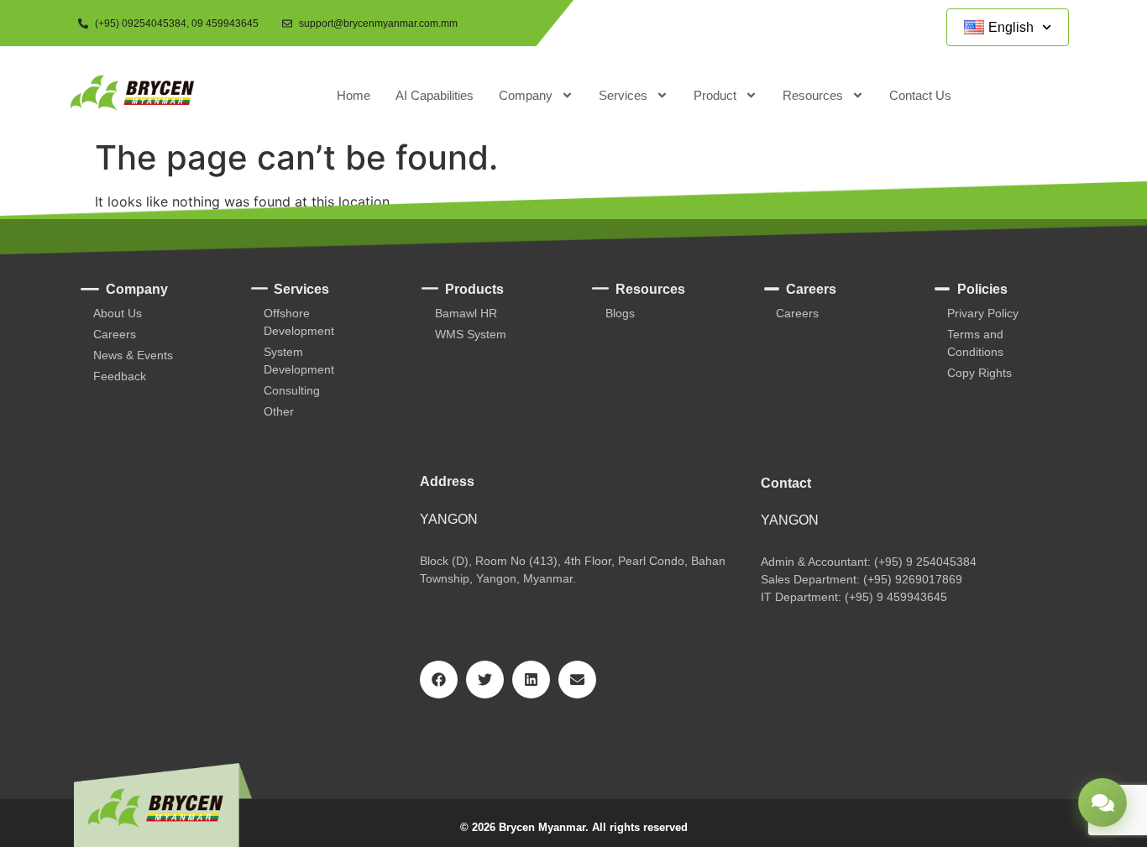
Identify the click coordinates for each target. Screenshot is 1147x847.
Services (623, 95)
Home (353, 95)
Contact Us (920, 95)
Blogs (620, 313)
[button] (439, 679)
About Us (117, 313)
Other (279, 411)
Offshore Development (299, 321)
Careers (114, 334)
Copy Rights (979, 372)
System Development (299, 360)
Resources (813, 95)
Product (715, 95)
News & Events (133, 355)
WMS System (470, 334)
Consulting (292, 390)
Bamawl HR (466, 313)
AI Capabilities (434, 95)
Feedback (119, 376)
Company (526, 95)
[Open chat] (1102, 802)
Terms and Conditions (975, 342)
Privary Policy (983, 313)
